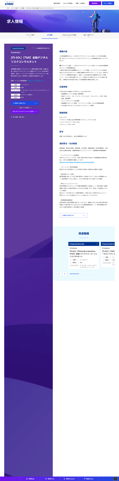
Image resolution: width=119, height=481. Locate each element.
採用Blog (31, 479)
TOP (8, 8)
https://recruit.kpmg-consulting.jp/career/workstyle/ (77, 162)
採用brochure (70, 479)
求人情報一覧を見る (18, 117)
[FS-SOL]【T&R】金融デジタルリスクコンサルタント (40, 8)
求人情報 (22, 8)
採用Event (51, 479)
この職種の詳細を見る (19, 103)
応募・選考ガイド (88, 35)
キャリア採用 (14, 8)
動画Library (89, 479)
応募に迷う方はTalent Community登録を (23, 111)
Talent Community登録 (69, 35)
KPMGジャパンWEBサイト (35, 81)
